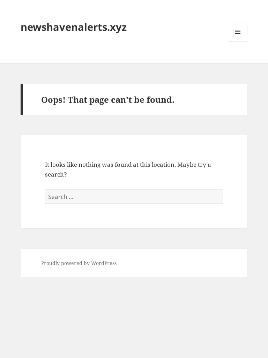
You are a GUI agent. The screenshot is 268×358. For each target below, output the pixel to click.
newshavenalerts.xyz (74, 27)
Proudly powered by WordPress (79, 263)
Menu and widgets (237, 41)
